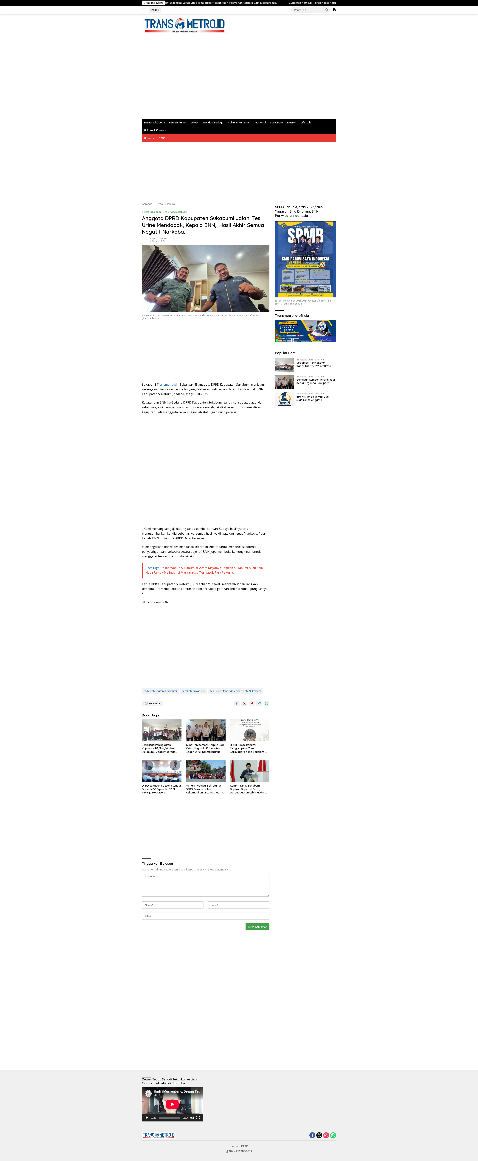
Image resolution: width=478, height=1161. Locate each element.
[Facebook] (312, 1135)
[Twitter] (319, 1135)
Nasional (260, 122)
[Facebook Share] (237, 703)
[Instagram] (326, 1135)
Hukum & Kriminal (155, 130)
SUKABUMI (276, 122)
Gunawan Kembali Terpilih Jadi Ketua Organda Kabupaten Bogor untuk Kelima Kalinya (290, 2)
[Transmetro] (184, 25)
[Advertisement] (210, 74)
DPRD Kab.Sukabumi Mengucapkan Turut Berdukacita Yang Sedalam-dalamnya (247, 748)
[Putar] (147, 1118)
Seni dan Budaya (213, 122)
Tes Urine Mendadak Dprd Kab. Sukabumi (236, 691)
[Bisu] (192, 1118)
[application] (172, 1104)
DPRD (194, 122)
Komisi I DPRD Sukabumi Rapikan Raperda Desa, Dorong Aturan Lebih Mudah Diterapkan (247, 789)
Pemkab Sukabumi (193, 691)
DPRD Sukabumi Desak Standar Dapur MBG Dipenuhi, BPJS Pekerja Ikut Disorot (161, 789)
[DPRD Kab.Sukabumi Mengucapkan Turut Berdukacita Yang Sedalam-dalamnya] (250, 730)
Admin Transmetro (159, 238)
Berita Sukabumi (154, 122)
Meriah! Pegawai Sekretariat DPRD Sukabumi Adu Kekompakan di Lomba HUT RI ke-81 (205, 789)
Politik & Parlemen (239, 122)
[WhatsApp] (333, 1135)
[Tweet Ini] (244, 703)
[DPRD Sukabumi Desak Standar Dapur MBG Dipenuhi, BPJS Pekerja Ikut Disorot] (161, 771)
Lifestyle (306, 122)
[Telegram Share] (259, 703)
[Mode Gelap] (334, 10)
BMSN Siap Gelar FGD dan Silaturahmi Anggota (313, 398)
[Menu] (144, 10)
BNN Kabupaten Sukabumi (160, 691)
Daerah (292, 122)
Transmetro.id (167, 384)
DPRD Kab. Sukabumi (175, 212)
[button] (326, 10)
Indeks (155, 9)
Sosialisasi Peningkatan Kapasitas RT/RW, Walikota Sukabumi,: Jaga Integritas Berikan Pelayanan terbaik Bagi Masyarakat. (161, 748)
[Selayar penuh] (198, 1118)
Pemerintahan (178, 122)
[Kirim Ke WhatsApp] (266, 703)
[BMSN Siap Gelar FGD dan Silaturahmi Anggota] (284, 399)
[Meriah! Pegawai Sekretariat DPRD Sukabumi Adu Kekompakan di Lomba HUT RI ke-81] (206, 771)
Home (147, 138)
